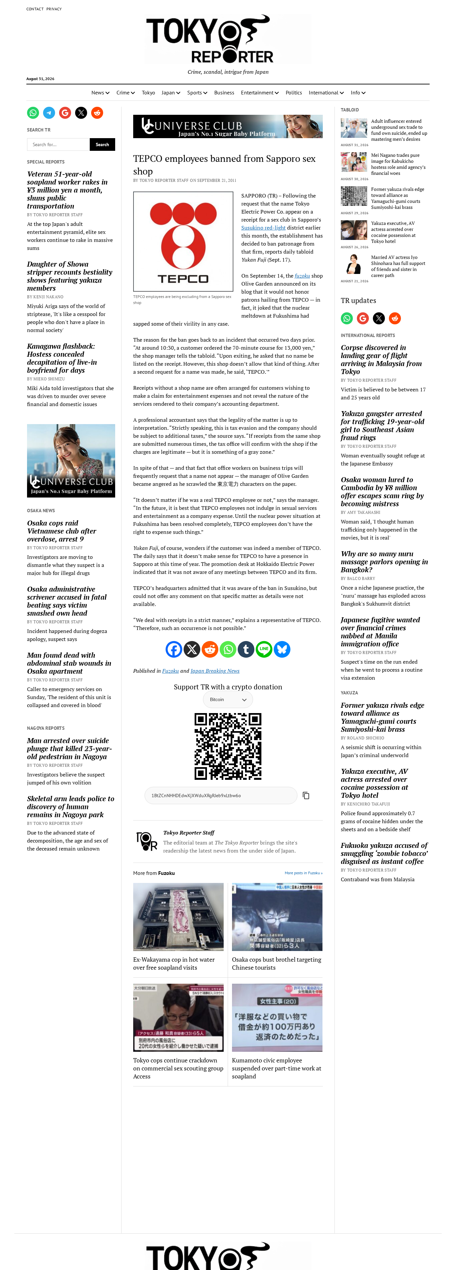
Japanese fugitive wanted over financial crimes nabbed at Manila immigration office (380, 632)
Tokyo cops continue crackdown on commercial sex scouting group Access (178, 1068)
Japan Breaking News (215, 670)
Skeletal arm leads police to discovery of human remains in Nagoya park (71, 807)
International (323, 92)
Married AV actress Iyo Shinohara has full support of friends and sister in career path (398, 266)
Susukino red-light (263, 227)
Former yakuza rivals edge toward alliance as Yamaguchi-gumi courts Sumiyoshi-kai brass (397, 198)
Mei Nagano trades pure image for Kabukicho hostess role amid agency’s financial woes (398, 164)
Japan (168, 92)
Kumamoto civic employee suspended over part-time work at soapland (276, 1068)
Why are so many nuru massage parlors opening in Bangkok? (384, 562)
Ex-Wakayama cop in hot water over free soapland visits (174, 963)
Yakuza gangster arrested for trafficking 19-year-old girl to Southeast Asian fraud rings (382, 425)
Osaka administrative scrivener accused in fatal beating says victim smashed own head (66, 601)
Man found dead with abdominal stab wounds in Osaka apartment (69, 663)
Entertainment (257, 92)
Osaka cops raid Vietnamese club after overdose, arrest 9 (61, 531)
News (97, 92)
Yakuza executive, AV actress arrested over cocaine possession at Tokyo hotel (393, 232)
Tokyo (148, 92)
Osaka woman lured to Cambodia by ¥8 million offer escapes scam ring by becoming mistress (382, 491)
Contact (35, 8)
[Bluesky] (282, 649)
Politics (294, 92)
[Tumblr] (246, 649)
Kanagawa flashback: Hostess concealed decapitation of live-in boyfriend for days (62, 358)
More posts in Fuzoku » (304, 872)
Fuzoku (170, 670)
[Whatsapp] (228, 649)
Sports (194, 92)
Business (224, 92)
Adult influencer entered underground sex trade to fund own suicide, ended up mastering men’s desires (399, 130)
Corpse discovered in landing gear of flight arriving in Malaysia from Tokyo (381, 359)
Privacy (54, 8)
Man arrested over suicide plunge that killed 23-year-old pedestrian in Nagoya (69, 748)
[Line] (264, 649)
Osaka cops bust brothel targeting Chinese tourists (276, 963)
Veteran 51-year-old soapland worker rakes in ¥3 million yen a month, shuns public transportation (67, 190)
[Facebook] (174, 649)
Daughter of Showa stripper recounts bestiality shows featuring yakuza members (69, 276)
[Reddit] (210, 649)
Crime (123, 92)
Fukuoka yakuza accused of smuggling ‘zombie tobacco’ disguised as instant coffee (384, 853)
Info (355, 92)
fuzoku (302, 275)
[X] (192, 649)
